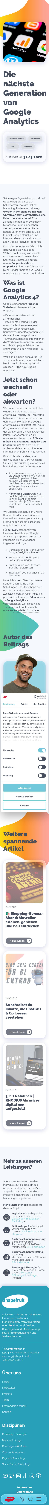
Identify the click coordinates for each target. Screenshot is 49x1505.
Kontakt (6, 1411)
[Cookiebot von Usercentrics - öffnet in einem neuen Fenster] (34, 697)
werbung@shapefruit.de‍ (16, 1356)
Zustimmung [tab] (9, 704)
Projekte (7, 1393)
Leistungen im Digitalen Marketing (25, 1220)
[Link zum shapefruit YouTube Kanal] (5, 1476)
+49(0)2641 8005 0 (12, 1359)
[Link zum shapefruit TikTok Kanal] (25, 1476)
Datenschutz (24, 1491)
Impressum (24, 1487)
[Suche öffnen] (30, 1499)
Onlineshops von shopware (27, 1232)
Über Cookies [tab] (39, 704)
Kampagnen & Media (14, 1446)
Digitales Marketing (13, 1458)
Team (5, 1399)
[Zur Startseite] (10, 1499)
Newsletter (8, 1387)
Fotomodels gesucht (14, 1405)
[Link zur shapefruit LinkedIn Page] (19, 1476)
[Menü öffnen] (39, 1499)
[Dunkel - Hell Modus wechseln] (22, 1499)
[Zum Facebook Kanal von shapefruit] (39, 1476)
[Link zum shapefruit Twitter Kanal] (12, 1476)
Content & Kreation (13, 1452)
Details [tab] (24, 704)
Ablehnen (24, 805)
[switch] (42, 758)
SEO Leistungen (36, 1246)
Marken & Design (12, 1440)
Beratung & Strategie (14, 1433)
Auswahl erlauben (24, 797)
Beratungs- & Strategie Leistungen (25, 1274)
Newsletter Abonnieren (26, 610)
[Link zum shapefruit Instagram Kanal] (32, 1476)
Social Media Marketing (16, 1464)
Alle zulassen (24, 788)
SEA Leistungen (21, 1262)
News (5, 1381)
